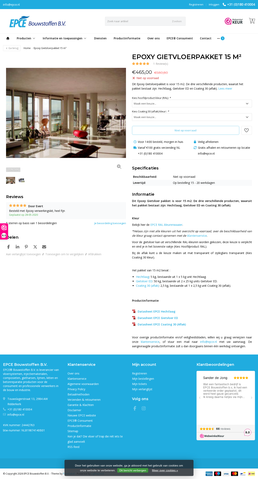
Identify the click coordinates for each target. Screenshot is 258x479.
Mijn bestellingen (143, 379)
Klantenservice (77, 379)
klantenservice (197, 235)
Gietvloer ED (144, 281)
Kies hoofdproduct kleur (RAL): (151, 98)
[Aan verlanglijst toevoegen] (246, 130)
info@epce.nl (208, 342)
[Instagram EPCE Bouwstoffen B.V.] (145, 409)
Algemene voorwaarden (83, 384)
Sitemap (73, 431)
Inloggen (214, 4)
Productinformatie (127, 38)
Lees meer (225, 88)
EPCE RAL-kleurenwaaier (166, 225)
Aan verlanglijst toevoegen (23, 254)
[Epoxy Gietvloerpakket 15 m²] (66, 113)
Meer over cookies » (165, 470)
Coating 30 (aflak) (147, 286)
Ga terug (13, 48)
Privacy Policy (76, 389)
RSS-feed (73, 447)
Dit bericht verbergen (132, 470)
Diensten (100, 38)
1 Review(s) (160, 64)
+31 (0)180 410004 (241, 4)
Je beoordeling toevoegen (110, 223)
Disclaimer (74, 410)
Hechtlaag (142, 277)
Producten (24, 38)
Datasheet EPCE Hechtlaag (155, 311)
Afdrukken (94, 254)
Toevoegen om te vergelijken (64, 254)
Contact (205, 38)
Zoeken (177, 21)
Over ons (153, 38)
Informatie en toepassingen (62, 38)
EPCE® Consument (180, 38)
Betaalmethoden (78, 394)
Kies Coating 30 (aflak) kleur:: (150, 111)
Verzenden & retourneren (84, 400)
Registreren (196, 4)
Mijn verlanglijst (142, 389)
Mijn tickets (139, 384)
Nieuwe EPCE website (82, 415)
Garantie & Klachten (81, 405)
